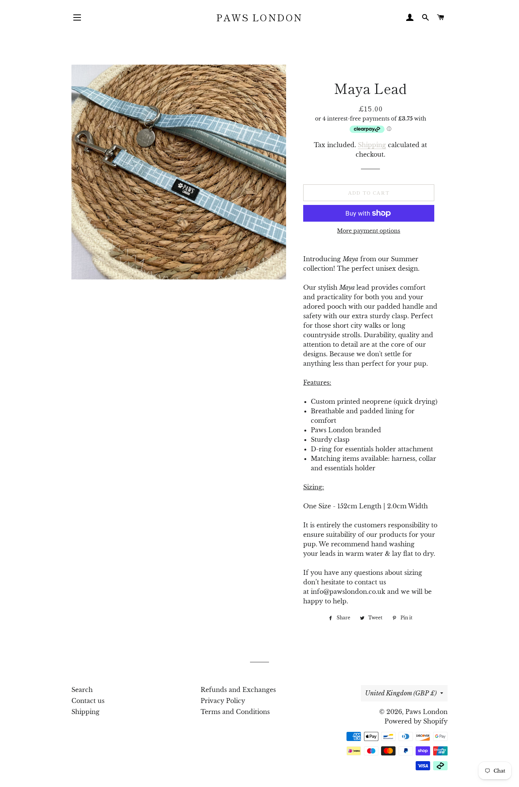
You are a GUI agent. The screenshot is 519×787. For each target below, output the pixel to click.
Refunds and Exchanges (238, 689)
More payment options (368, 230)
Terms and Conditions (235, 712)
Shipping (372, 145)
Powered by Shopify (416, 721)
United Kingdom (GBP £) (401, 693)
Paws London (259, 17)
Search (82, 689)
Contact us (87, 700)
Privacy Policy (223, 700)
